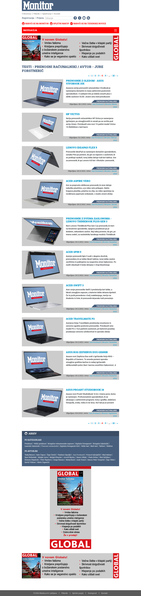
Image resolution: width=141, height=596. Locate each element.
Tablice (102, 446)
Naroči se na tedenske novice (89, 23)
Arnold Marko (69, 457)
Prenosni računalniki (107, 101)
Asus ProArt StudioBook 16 (85, 389)
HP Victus (73, 114)
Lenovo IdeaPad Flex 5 (81, 147)
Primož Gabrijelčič (93, 455)
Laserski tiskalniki (32, 446)
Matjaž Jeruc (43, 457)
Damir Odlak (81, 457)
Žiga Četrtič (51, 455)
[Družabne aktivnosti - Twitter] (79, 18)
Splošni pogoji (77, 593)
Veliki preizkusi (40, 443)
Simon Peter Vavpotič (96, 460)
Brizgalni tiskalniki (101, 443)
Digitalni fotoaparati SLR (69, 446)
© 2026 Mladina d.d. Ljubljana (45, 593)
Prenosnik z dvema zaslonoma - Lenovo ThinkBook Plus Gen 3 (88, 220)
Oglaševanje (47, 14)
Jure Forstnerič (98, 104)
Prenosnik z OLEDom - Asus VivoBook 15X (85, 82)
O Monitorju (26, 14)
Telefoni (109, 446)
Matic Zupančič (43, 462)
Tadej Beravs (30, 455)
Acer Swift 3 (75, 285)
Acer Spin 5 (73, 252)
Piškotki (36, 14)
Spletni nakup (61, 23)
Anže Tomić (81, 460)
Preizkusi (28, 443)
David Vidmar (30, 462)
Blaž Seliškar (105, 457)
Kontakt (57, 14)
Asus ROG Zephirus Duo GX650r (87, 352)
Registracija (28, 17)
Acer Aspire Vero (78, 181)
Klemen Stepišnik (32, 460)
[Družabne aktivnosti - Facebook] (74, 18)
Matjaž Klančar (56, 457)
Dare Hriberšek (30, 457)
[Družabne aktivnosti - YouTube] (83, 18)
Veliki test (85, 446)
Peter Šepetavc (46, 460)
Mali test (93, 446)
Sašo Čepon (40, 455)
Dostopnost (92, 593)
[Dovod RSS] (88, 18)
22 (113, 75)
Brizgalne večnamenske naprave (61, 443)
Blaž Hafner (107, 455)
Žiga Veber (110, 460)
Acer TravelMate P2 (80, 318)
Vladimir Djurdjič (64, 455)
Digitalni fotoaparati (83, 443)
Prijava (40, 17)
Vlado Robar (93, 457)
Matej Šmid (70, 460)
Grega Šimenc (58, 460)
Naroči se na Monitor (37, 23)
